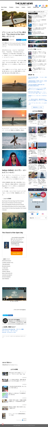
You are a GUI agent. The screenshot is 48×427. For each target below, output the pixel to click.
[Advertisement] (14, 350)
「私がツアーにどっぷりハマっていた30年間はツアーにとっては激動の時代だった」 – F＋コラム (37, 89)
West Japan (43, 7)
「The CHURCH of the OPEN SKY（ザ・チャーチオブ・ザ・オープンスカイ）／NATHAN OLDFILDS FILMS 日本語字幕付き (17, 240)
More (2, 9)
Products (11, 7)
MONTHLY (33, 13)
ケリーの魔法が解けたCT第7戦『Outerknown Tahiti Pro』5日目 (39, 29)
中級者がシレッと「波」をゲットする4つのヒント (37, 96)
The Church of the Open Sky (9, 329)
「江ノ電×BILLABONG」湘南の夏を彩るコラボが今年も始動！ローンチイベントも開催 (37, 100)
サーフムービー (14, 330)
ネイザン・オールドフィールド (9, 332)
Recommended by (39, 187)
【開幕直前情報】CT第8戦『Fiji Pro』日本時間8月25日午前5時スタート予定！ (37, 81)
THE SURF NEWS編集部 (14, 319)
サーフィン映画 (20, 329)
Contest (23, 7)
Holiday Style (36, 7)
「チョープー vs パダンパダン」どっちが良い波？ (37, 103)
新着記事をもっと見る (37, 107)
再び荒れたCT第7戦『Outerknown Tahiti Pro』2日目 (38, 33)
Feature (17, 7)
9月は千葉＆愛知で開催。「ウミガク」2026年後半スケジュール (37, 78)
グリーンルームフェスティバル (17, 43)
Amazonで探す (16, 253)
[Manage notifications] (3, 424)
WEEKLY (42, 13)
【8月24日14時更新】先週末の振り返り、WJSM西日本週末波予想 (37, 85)
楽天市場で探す (16, 249)
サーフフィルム (6, 330)
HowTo (29, 7)
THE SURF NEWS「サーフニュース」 (21, 425)
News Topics (4, 7)
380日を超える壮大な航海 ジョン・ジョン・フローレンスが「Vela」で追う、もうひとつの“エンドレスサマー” (37, 92)
